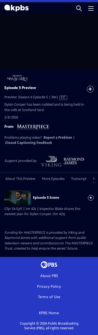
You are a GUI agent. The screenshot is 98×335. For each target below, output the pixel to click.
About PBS (49, 276)
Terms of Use (49, 297)
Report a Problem (58, 137)
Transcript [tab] (79, 179)
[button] (79, 8)
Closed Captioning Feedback (28, 143)
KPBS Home (49, 313)
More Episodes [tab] (53, 179)
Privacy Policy (49, 286)
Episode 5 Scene (46, 197)
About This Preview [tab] (20, 179)
